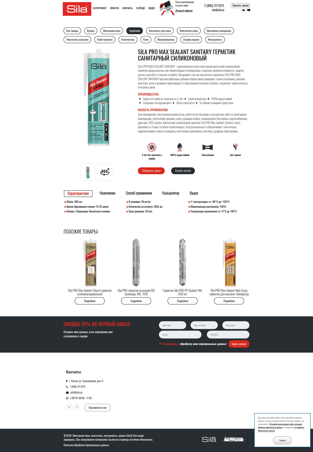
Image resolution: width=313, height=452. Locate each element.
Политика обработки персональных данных (86, 445)
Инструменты (215, 39)
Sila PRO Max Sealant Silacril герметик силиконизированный (90, 292)
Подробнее (89, 301)
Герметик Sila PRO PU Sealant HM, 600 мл (182, 292)
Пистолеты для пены (160, 31)
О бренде (140, 8)
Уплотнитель (127, 39)
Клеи (146, 39)
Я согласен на (194, 344)
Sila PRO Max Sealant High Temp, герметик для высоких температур (229, 292)
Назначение (107, 193)
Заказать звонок (240, 5)
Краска (90, 31)
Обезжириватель (165, 39)
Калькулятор (170, 193)
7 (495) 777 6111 (214, 5)
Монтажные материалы (219, 31)
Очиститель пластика (77, 39)
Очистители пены (189, 31)
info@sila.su (218, 10)
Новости (114, 8)
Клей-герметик (104, 39)
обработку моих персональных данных (203, 344)
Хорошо (282, 440)
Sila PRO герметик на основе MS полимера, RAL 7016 (136, 292)
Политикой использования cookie (282, 424)
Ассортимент (99, 8)
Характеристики (78, 193)
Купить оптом (183, 170)
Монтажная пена (111, 31)
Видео (152, 8)
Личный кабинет (184, 11)
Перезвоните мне (97, 407)
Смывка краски (191, 39)
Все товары (72, 31)
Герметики (134, 31)
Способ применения (139, 193)
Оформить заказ (151, 170)
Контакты (127, 8)
